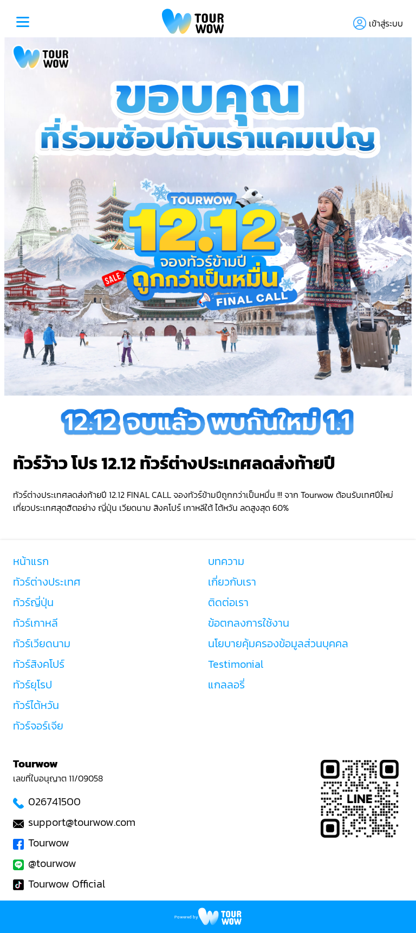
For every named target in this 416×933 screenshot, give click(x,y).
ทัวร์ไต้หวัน (36, 705)
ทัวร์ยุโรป (32, 684)
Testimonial (235, 664)
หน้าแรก (31, 561)
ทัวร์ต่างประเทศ (47, 582)
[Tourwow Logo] (193, 23)
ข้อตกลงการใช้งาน (248, 623)
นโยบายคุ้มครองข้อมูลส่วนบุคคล (278, 643)
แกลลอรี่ (226, 684)
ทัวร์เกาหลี (35, 623)
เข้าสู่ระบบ (386, 23)
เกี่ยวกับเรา (232, 582)
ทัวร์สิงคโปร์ (38, 664)
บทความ (226, 561)
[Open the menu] (22, 23)
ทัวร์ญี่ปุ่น (33, 602)
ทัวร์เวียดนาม (41, 643)
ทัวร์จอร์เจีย (38, 726)
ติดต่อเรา (228, 602)
